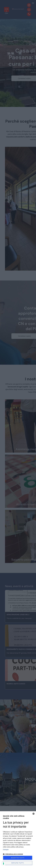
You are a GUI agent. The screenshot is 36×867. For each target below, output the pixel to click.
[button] (18, 854)
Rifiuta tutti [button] (18, 863)
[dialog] (18, 839)
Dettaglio (6, 849)
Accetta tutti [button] (17, 858)
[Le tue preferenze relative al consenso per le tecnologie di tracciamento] (3, 863)
